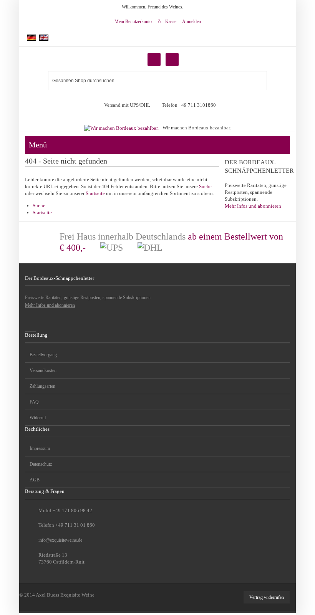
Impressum (40, 448)
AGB (35, 480)
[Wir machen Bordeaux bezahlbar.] (121, 125)
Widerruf (38, 417)
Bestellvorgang (43, 354)
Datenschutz (41, 464)
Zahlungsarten (42, 386)
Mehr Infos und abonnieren (253, 206)
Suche (205, 186)
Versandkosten (43, 370)
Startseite (95, 193)
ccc (283, 145)
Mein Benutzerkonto (133, 21)
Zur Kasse (167, 21)
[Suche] (259, 78)
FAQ (34, 402)
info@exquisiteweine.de (60, 540)
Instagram (30, 326)
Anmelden (191, 21)
